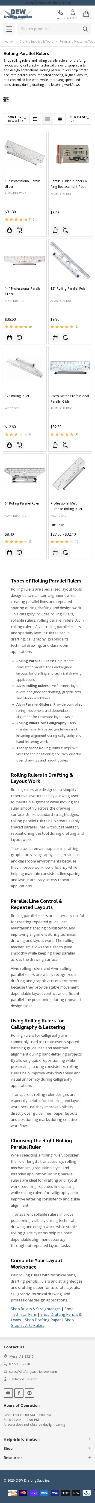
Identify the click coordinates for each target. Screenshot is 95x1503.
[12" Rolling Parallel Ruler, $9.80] (70, 260)
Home (9, 41)
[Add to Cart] (9, 230)
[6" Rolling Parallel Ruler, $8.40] (24, 475)
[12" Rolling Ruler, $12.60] (24, 367)
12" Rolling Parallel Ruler (68, 288)
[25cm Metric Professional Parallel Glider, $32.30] (70, 367)
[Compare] (19, 230)
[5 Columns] (47, 119)
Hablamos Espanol (23, 1379)
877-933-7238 (19, 1364)
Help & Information (22, 1439)
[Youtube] (8, 1393)
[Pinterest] (29, 1393)
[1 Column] (35, 119)
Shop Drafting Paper (43, 1319)
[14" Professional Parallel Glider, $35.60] (24, 260)
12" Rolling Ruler (17, 396)
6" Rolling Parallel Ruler (22, 503)
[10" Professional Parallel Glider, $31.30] (24, 153)
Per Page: (78, 117)
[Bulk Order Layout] (60, 119)
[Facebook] (18, 1393)
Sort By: (15, 117)
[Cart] (86, 14)
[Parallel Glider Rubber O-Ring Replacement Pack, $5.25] (70, 153)
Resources (13, 1457)
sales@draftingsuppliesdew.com (33, 1371)
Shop (8, 1448)
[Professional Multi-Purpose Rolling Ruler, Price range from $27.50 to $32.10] (70, 475)
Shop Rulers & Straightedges (36, 1308)
